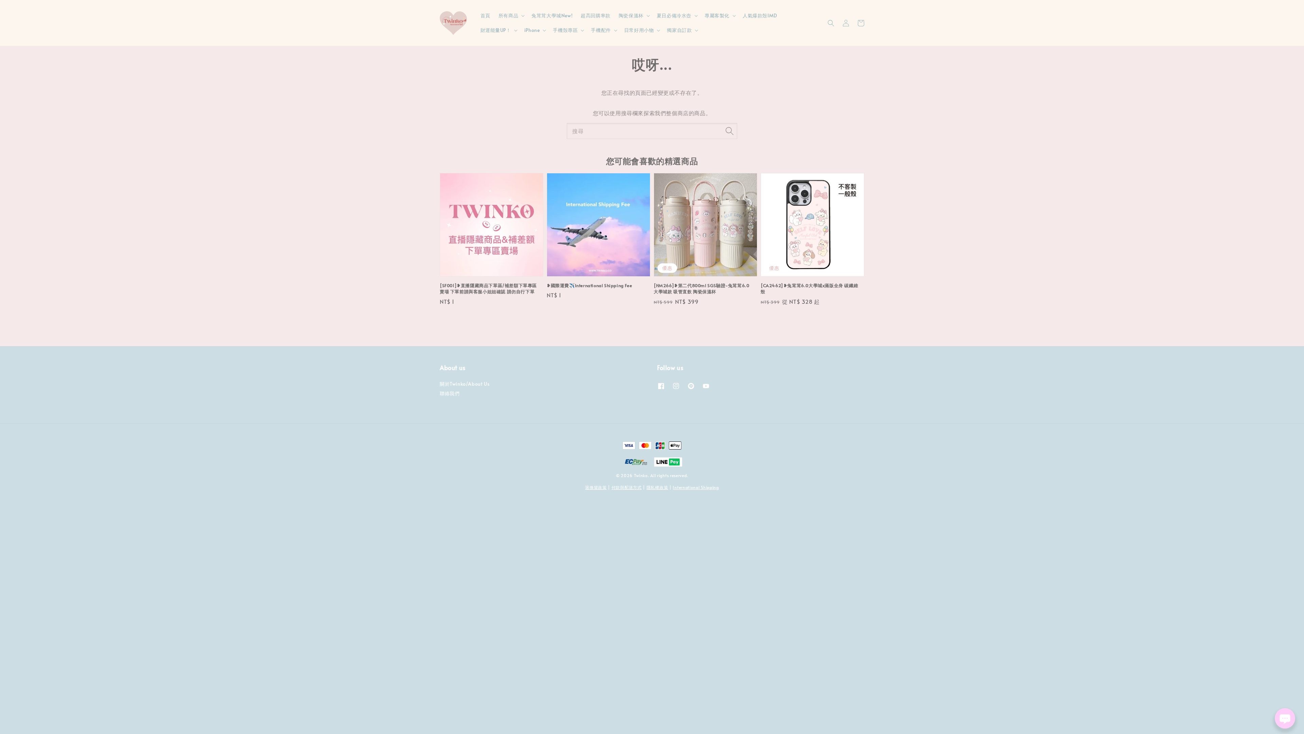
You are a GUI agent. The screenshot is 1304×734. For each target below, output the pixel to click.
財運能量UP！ (496, 30)
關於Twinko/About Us (464, 384)
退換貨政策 (596, 487)
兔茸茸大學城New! (552, 15)
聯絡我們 (449, 393)
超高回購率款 (596, 15)
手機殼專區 (565, 30)
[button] (830, 23)
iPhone (532, 30)
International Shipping (696, 487)
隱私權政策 (657, 487)
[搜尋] (729, 130)
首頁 (485, 15)
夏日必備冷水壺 (674, 16)
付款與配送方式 (627, 487)
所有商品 (508, 16)
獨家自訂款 (679, 30)
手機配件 (601, 30)
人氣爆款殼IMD (760, 15)
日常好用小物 (639, 30)
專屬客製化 (717, 16)
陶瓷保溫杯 (631, 16)
